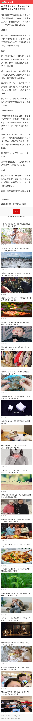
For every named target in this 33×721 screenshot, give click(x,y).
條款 (13, 718)
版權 (19, 718)
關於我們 (3, 718)
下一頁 (16, 211)
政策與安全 (9, 718)
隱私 (16, 718)
